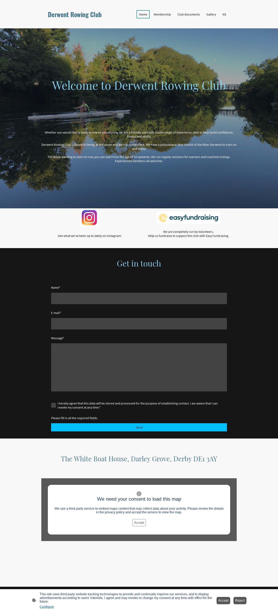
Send (139, 427)
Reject (240, 600)
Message (57, 338)
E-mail (56, 313)
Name (55, 287)
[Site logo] (76, 22)
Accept (139, 522)
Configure (47, 607)
